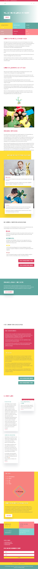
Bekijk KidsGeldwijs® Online (26, 265)
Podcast (10, 478)
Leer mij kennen (8, 292)
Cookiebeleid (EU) (22, 563)
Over (9, 480)
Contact (7, 17)
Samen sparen (8, 401)
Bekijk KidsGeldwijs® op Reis (26, 260)
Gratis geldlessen (11, 476)
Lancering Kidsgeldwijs (10, 435)
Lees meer (6, 429)
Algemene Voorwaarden (15, 563)
